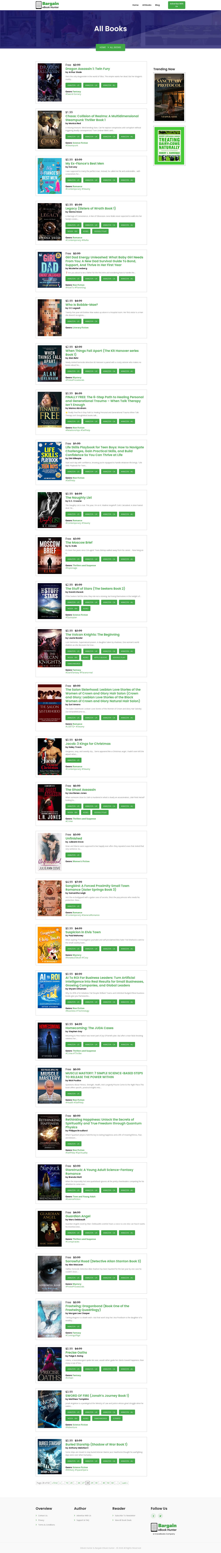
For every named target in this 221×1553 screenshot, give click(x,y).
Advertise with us (176, 5)
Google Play (100, 231)
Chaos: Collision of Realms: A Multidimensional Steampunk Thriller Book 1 (102, 118)
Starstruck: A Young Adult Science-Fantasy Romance (99, 1172)
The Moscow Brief (78, 542)
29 (92, 1483)
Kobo (85, 231)
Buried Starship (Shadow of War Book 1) (96, 1444)
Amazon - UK (91, 85)
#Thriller (77, 1053)
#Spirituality (81, 1152)
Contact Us (42, 1515)
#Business (70, 1010)
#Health (69, 1102)
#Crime (69, 821)
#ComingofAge (72, 1335)
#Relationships (72, 430)
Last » (125, 1483)
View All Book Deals (123, 1520)
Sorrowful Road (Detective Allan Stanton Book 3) (103, 1261)
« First (55, 1483)
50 (108, 1483)
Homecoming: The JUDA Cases (89, 1028)
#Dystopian (71, 617)
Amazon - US (73, 85)
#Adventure (71, 1427)
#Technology (82, 1010)
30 (96, 1483)
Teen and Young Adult (84, 1196)
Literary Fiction (81, 327)
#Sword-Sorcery (73, 94)
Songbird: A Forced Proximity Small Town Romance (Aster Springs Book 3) (97, 888)
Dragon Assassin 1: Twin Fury (87, 69)
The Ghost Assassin (80, 790)
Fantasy (77, 91)
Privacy (41, 1520)
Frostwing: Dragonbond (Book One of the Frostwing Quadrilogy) (97, 1308)
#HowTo (69, 287)
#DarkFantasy (72, 672)
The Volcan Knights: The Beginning (92, 634)
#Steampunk (71, 145)
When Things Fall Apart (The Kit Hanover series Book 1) (102, 353)
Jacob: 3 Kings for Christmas (88, 744)
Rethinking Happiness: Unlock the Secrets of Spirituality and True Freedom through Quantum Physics (103, 1123)
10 (67, 1483)
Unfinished (73, 838)
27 (83, 1483)
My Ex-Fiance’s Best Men (84, 163)
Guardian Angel (77, 1216)
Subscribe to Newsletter (125, 1515)
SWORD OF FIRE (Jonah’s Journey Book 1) (97, 1396)
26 (79, 1483)
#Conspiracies (72, 1241)
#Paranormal (86, 672)
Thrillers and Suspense (84, 565)
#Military (69, 1469)
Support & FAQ (83, 1520)
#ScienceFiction (72, 1199)
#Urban (69, 1377)
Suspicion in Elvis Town (83, 932)
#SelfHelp (85, 430)
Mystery (77, 377)
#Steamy (86, 189)
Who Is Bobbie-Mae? (81, 305)
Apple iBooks (100, 657)
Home (135, 5)
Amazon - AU (109, 85)
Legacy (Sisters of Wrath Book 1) (90, 208)
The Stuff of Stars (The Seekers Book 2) (95, 588)
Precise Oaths (76, 1352)
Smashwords (74, 663)
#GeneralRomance (91, 915)
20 (71, 1483)
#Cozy (85, 957)
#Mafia (85, 240)
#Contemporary (73, 189)
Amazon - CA (109, 136)
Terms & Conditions (46, 1525)
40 (104, 1483)
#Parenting (80, 287)
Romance (77, 186)
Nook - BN (72, 231)
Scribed (116, 1418)
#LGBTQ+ (70, 726)
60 (112, 1483)
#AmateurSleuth (73, 957)
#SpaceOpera (81, 1469)
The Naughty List (78, 497)
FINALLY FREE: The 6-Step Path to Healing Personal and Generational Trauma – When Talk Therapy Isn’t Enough (104, 401)
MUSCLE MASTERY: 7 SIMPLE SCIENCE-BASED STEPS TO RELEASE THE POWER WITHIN (104, 1075)
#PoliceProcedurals (74, 380)
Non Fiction (78, 285)
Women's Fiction (81, 861)
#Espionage (71, 568)
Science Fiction (80, 142)
